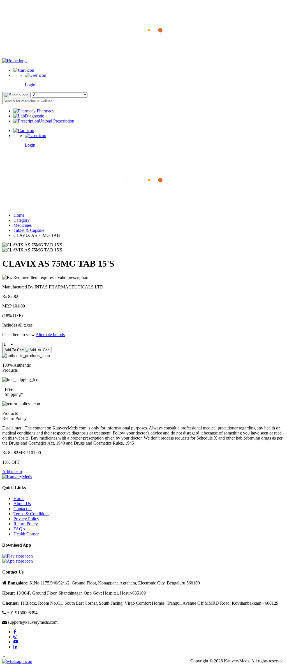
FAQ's (19, 528)
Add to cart (12, 471)
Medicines (22, 225)
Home (18, 215)
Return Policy (25, 523)
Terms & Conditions (31, 513)
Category (21, 220)
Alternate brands (50, 334)
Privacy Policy (26, 518)
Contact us (22, 508)
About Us (22, 503)
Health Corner (26, 533)
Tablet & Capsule (28, 230)
